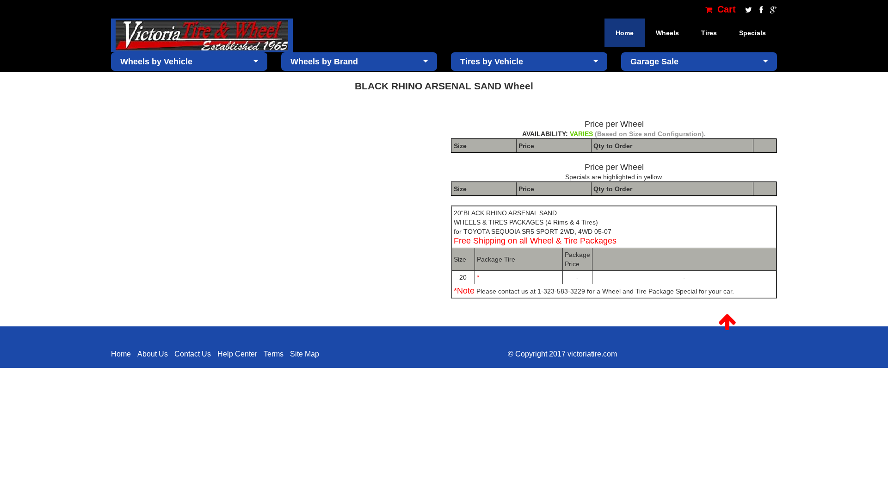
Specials (752, 33)
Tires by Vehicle (491, 61)
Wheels (667, 33)
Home (625, 33)
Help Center (237, 354)
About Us (152, 354)
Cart (725, 9)
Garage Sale (654, 61)
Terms (274, 354)
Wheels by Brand (324, 61)
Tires (709, 33)
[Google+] (771, 9)
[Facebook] (760, 9)
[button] (727, 322)
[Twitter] (747, 9)
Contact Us (192, 354)
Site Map (304, 354)
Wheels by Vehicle (156, 61)
